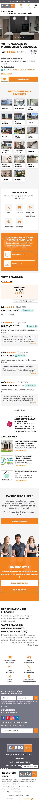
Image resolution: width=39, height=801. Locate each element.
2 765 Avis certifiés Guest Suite (17, 765)
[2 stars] (18, 293)
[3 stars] (19, 293)
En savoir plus (33, 645)
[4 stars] (21, 293)
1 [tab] (15, 37)
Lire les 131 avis (21, 52)
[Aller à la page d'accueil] (8, 6)
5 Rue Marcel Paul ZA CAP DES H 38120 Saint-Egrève (19, 63)
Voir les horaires (6, 74)
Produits (6, 768)
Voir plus (33, 343)
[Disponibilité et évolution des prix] (19, 1)
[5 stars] (23, 293)
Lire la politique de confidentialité (11, 792)
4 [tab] (23, 37)
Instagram (12, 718)
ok (35, 698)
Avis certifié (29, 310)
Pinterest (8, 718)
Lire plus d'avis (19, 410)
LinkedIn (17, 718)
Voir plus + (4, 706)
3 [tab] (20, 37)
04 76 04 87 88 (9, 67)
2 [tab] (18, 37)
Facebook (3, 718)
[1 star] (16, 293)
